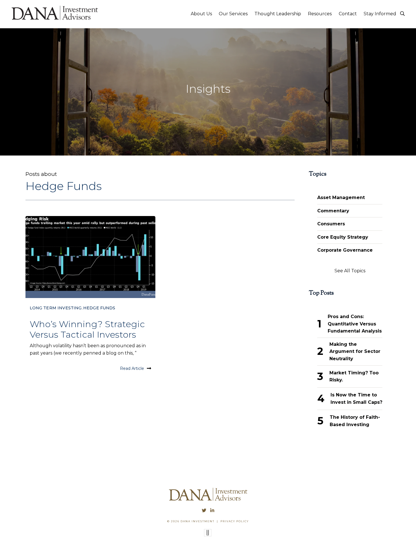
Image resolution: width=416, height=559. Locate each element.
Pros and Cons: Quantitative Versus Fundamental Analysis (355, 324)
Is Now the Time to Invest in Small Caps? (356, 398)
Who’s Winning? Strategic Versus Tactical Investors (87, 329)
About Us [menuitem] (201, 13)
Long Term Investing (56, 307)
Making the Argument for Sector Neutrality (354, 351)
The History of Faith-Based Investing (355, 421)
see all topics (349, 270)
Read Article (132, 368)
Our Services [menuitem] (233, 13)
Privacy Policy (234, 521)
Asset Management (341, 197)
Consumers (331, 223)
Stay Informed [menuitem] (380, 13)
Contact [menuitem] (348, 13)
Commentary (333, 210)
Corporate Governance (345, 250)
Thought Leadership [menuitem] (277, 13)
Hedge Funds (99, 307)
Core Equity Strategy (342, 237)
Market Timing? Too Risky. (354, 376)
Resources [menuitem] (320, 13)
